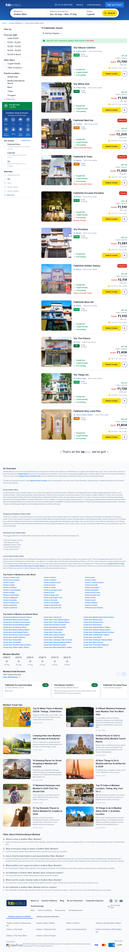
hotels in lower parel (92, 592)
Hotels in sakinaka (10, 600)
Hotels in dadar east (92, 595)
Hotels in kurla (90, 597)
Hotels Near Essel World (93, 637)
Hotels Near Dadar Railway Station (56, 620)
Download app (37, 906)
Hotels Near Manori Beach (93, 642)
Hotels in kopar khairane (94, 608)
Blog (62, 901)
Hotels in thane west (51, 595)
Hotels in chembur (10, 587)
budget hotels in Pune (116, 564)
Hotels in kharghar (92, 590)
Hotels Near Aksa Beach (93, 625)
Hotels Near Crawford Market (14, 637)
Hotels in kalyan (9, 585)
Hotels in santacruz (10, 608)
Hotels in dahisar (91, 603)
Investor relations (49, 901)
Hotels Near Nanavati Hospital (55, 645)
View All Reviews (10, 677)
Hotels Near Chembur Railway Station (17, 645)
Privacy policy (60, 910)
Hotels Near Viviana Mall (12, 640)
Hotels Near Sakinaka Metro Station (97, 627)
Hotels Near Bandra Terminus (55, 627)
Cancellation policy (75, 910)
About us (79, 5)
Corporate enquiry (94, 5)
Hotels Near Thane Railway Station (56, 622)
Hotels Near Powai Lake (53, 632)
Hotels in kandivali (10, 605)
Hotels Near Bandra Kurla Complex (16, 620)
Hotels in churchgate (51, 603)
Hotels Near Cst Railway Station (15, 627)
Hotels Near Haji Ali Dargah (54, 637)
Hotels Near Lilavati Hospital (54, 635)
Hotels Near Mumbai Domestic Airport (17, 617)
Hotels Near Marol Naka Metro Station (58, 647)
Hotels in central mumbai (94, 582)
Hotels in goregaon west (53, 597)
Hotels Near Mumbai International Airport (99, 617)
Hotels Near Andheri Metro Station (16, 647)
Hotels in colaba (50, 587)
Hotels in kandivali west (52, 605)
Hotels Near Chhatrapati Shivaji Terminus (99, 632)
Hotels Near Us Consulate (53, 630)
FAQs (33, 910)
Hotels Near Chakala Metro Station (96, 635)
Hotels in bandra (50, 577)
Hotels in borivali (91, 585)
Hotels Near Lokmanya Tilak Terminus (58, 640)
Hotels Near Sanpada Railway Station (57, 642)
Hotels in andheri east (11, 577)
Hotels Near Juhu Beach (53, 617)
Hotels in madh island (11, 595)
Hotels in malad (9, 592)
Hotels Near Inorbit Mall (12, 642)
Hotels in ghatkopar (10, 597)
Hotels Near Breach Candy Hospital (16, 635)
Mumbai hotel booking (38, 481)
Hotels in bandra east (11, 603)
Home (4, 23)
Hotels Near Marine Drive (93, 620)
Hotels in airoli (49, 592)
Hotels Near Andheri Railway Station (97, 630)
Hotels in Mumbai (15, 23)
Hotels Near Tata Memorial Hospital (16, 622)
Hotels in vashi (8, 582)
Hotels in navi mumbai (11, 580)
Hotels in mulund (91, 605)
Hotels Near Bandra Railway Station (16, 630)
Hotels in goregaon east (53, 590)
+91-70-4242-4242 (64, 5)
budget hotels (22, 474)
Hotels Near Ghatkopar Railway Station (98, 640)
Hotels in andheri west (52, 582)
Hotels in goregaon (92, 587)
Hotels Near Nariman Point (93, 622)
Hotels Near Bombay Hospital (55, 625)
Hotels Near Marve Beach (93, 647)
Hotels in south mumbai (12, 590)
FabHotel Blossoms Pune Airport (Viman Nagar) (27, 566)
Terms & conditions (45, 910)
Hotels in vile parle (51, 600)
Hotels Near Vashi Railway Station (15, 632)
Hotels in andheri (50, 580)
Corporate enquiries (94, 901)
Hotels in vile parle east (52, 608)
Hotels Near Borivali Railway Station (16, 625)
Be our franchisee (75, 901)
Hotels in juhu (90, 577)
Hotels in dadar (90, 580)
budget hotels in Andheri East (30, 476)
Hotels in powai (49, 585)
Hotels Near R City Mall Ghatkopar (96, 645)
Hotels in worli (90, 600)
